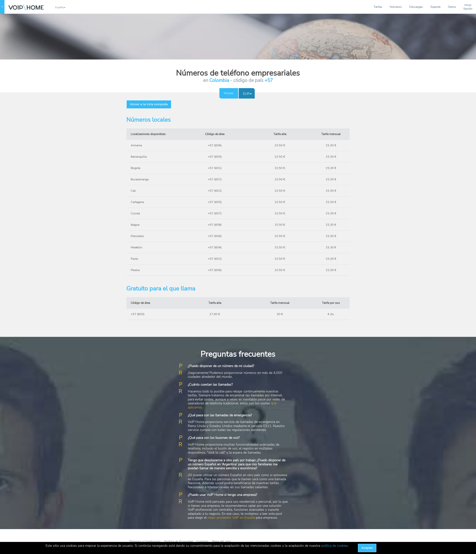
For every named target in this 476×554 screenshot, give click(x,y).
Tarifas (378, 7)
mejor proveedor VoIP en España (231, 517)
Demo (452, 7)
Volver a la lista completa (149, 104)
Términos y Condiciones (145, 541)
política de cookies (334, 545)
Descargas (416, 7)
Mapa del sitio (221, 541)
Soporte (435, 7)
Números (396, 7)
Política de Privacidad (178, 541)
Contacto (202, 541)
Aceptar (367, 548)
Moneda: (229, 93)
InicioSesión (467, 7)
